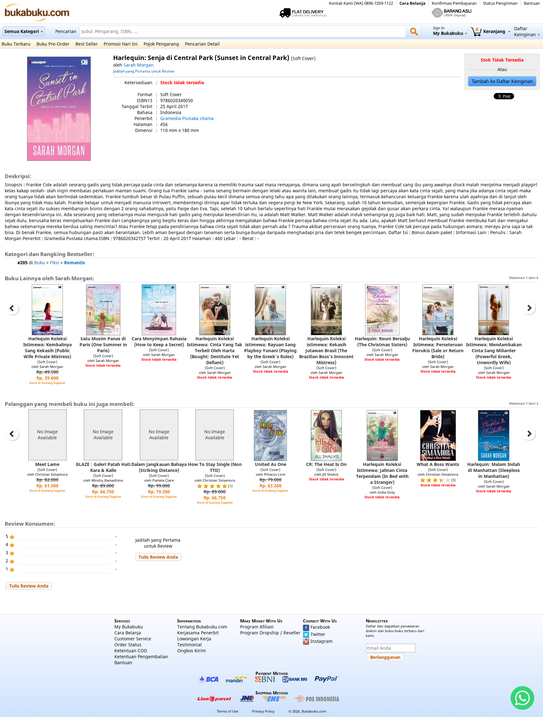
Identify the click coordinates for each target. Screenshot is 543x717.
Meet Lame (47, 464)
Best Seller (86, 44)
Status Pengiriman (500, 3)
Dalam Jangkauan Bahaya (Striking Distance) (159, 467)
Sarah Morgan (138, 65)
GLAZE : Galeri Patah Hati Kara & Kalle (103, 467)
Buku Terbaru (16, 44)
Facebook (320, 627)
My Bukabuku (128, 627)
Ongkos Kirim (191, 651)
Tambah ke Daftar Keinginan (502, 81)
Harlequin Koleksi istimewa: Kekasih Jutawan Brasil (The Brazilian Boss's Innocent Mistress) (326, 350)
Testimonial (189, 645)
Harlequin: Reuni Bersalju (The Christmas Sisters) (382, 342)
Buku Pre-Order (52, 44)
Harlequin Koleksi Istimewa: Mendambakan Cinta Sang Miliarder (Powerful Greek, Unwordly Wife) (494, 350)
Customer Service (132, 639)
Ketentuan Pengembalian (141, 657)
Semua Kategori (21, 31)
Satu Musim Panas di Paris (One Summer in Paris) (103, 344)
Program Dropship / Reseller (270, 633)
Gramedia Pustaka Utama (187, 118)
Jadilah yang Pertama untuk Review (143, 71)
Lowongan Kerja (194, 639)
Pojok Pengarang (161, 44)
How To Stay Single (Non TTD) (215, 467)
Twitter (317, 634)
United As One (270, 464)
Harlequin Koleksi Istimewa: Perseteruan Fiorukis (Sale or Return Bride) (437, 347)
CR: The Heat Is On (326, 464)
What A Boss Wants (438, 464)
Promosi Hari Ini (121, 44)
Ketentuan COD (130, 651)
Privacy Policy (263, 711)
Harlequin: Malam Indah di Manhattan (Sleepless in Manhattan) (493, 470)
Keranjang (491, 31)
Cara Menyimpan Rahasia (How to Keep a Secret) (159, 342)
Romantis (74, 262)
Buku (39, 262)
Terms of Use (227, 711)
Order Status (127, 645)
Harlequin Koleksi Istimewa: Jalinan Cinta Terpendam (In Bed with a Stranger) (382, 473)
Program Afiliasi (257, 627)
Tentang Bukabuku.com (202, 627)
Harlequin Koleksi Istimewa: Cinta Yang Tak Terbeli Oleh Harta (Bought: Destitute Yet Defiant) (214, 350)
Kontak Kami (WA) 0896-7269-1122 (361, 3)
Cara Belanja (412, 3)
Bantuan (532, 3)
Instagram (321, 641)
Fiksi (54, 262)
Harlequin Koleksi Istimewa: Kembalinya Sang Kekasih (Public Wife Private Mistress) (47, 347)
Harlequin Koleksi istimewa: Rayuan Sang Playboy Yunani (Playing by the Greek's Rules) (270, 347)
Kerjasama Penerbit (198, 633)
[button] (158, 557)
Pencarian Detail (202, 44)
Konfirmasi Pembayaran (454, 3)
